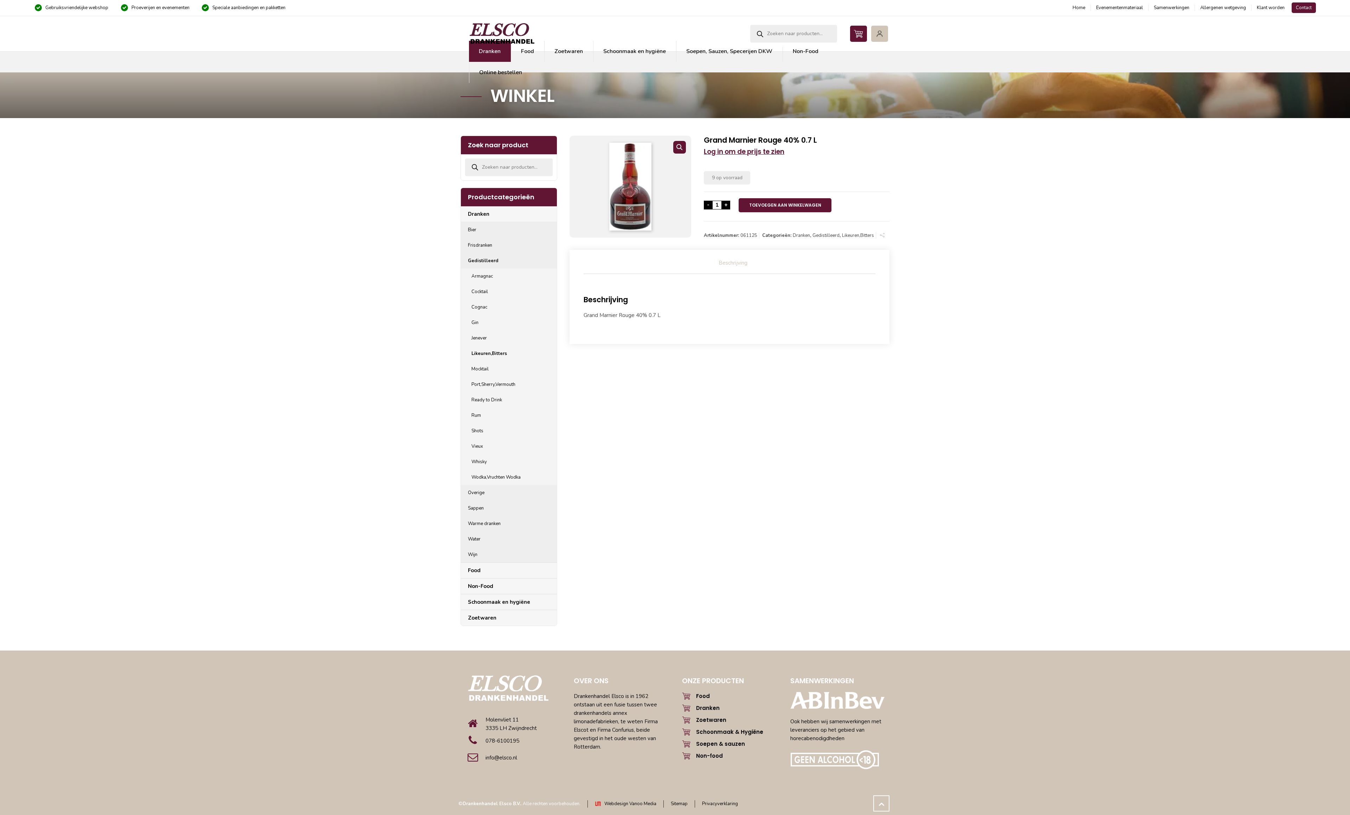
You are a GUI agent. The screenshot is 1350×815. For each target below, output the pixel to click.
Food (474, 570)
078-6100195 (502, 740)
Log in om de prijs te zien (744, 151)
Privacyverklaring (720, 804)
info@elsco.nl (501, 757)
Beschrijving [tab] (733, 262)
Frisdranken (480, 245)
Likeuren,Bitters (858, 235)
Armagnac (482, 276)
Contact (1304, 8)
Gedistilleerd (826, 235)
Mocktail (480, 369)
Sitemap (679, 804)
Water (474, 539)
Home (1079, 8)
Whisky (479, 462)
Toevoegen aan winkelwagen (785, 205)
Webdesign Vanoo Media (630, 804)
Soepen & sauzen (720, 744)
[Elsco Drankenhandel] (502, 33)
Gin (474, 322)
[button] (679, 147)
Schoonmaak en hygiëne (499, 602)
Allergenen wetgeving (1223, 8)
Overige (476, 493)
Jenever (479, 338)
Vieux (477, 446)
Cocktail (479, 292)
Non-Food (480, 586)
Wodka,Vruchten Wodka (496, 477)
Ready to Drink (486, 400)
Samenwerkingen (1171, 8)
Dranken (801, 235)
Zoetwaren (482, 617)
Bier (472, 230)
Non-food (709, 755)
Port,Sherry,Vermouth (493, 384)
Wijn (472, 554)
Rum (476, 415)
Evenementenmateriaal (1119, 8)
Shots (477, 431)
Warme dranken (484, 523)
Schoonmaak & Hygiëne (729, 732)
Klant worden (1271, 8)
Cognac (479, 307)
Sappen (476, 508)
